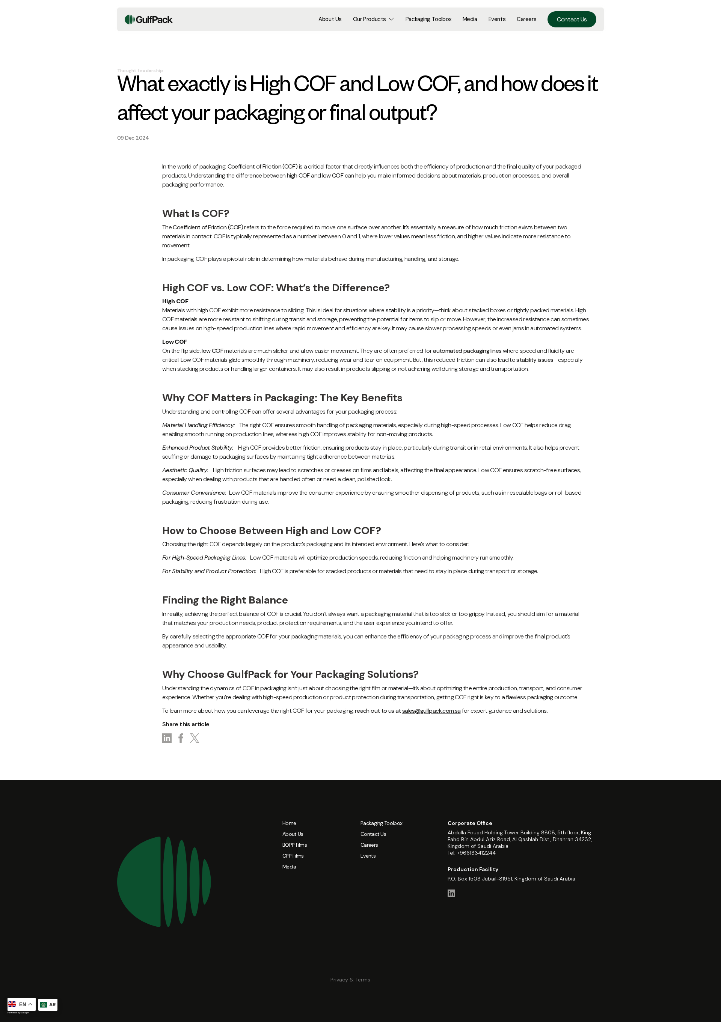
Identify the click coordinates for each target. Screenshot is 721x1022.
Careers (526, 19)
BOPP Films (294, 844)
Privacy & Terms (350, 979)
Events (497, 19)
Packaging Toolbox (428, 19)
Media (470, 19)
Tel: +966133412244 (472, 852)
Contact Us (572, 19)
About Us (330, 19)
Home (289, 823)
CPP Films (293, 855)
